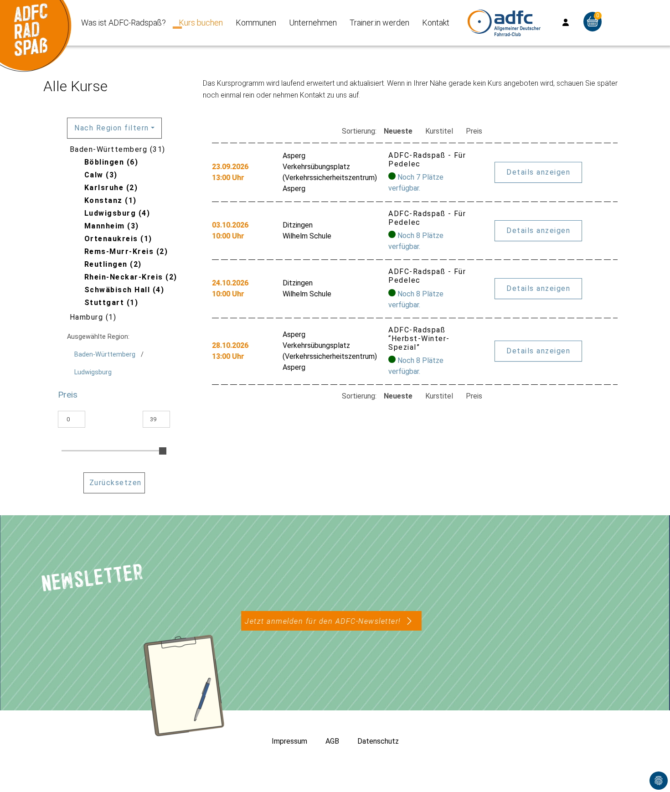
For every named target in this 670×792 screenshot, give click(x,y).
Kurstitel (439, 131)
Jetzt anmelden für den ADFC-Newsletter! (323, 621)
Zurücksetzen (115, 482)
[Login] (565, 22)
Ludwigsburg (93, 372)
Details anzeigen (538, 172)
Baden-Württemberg (104, 354)
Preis (474, 131)
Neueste (398, 131)
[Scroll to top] (650, 772)
